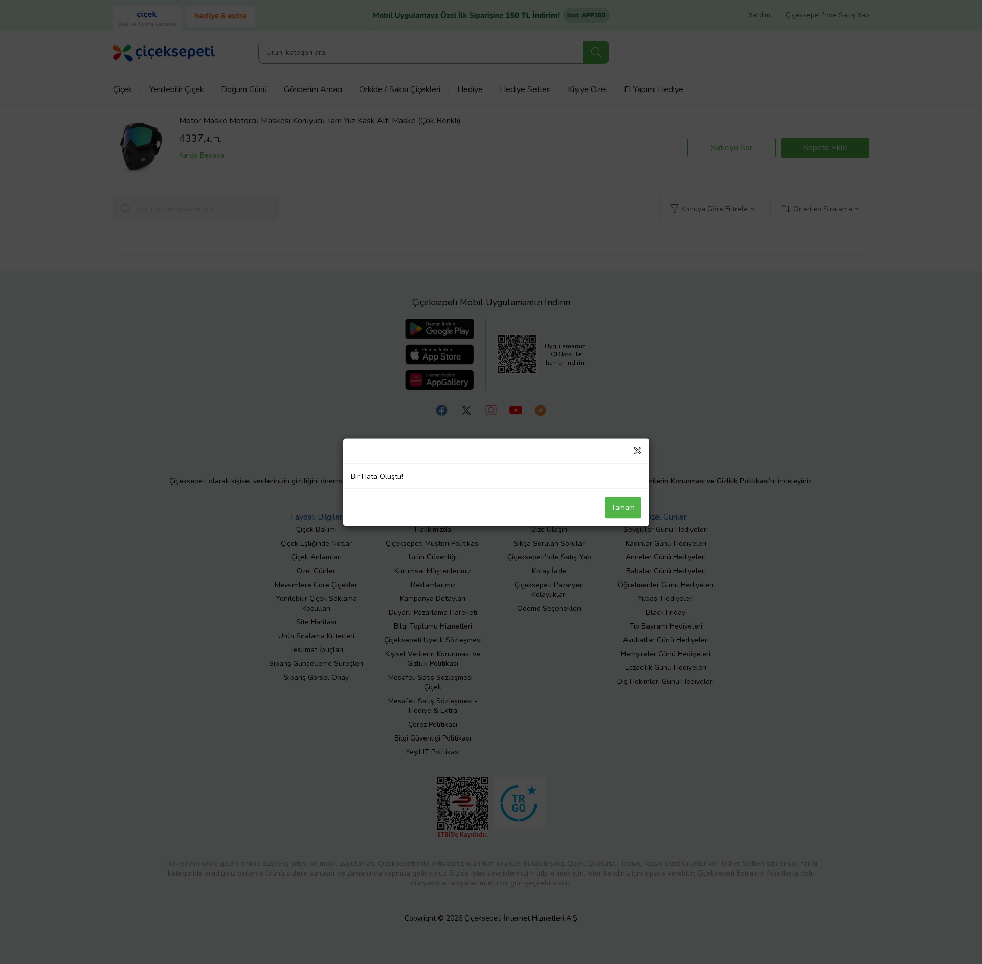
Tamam (623, 507)
